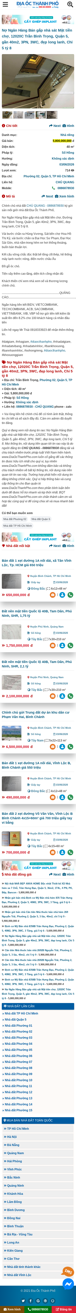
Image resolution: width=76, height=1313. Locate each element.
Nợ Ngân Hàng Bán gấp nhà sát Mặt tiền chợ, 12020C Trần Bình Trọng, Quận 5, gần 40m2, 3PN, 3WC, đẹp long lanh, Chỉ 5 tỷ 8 (38, 940)
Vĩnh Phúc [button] (14, 1169)
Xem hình (66, 196)
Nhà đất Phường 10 (18, 1080)
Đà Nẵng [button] (12, 1145)
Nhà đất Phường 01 (18, 1025)
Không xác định (63, 158)
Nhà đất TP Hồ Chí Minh (17, 525)
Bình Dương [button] (15, 1210)
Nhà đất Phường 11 (18, 1086)
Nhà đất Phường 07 (18, 1061)
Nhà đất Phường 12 (18, 1092)
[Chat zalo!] (68, 1275)
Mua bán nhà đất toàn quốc (30, 1120)
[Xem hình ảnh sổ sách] (53, 594)
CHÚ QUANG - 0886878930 (45, 205)
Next (57, 126)
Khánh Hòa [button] (14, 1193)
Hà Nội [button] (11, 1136)
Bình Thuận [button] (15, 1226)
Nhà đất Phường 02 (14, 519)
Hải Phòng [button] (14, 1161)
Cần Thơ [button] (12, 1258)
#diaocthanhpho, (41, 341)
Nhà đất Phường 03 (18, 1037)
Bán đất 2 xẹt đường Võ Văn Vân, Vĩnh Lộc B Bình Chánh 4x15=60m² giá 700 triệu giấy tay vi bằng (37, 818)
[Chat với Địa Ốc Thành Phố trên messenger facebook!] (68, 1287)
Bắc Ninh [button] (13, 1177)
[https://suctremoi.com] (52, 1301)
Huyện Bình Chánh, (41, 576)
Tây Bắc (36, 639)
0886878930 (65, 188)
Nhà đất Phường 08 (18, 1068)
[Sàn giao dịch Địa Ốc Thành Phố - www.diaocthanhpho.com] (37, 7)
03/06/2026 (66, 164)
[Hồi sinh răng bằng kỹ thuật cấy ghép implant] (38, 19)
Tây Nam (37, 740)
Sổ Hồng (68, 152)
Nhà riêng (67, 135)
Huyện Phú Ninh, (40, 626)
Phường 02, (32, 176)
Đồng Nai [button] (13, 1218)
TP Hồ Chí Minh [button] (17, 1128)
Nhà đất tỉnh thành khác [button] (23, 1266)
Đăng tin (65, 1309)
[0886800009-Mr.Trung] (63, 594)
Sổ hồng (35, 633)
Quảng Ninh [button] (15, 1185)
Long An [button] (12, 1242)
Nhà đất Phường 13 (18, 1098)
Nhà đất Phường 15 (18, 1110)
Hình (70, 126)
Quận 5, (46, 176)
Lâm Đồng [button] (14, 1201)
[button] (5, 4)
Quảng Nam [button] (15, 1153)
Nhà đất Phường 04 (18, 1043)
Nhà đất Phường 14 (18, 1104)
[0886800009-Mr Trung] (63, 852)
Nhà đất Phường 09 (18, 1074)
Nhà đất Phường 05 (18, 1049)
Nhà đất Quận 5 (41, 519)
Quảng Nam (57, 626)
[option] (7, 115)
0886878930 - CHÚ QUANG (35, 406)
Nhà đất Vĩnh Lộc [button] (18, 1275)
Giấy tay (35, 582)
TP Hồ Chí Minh (63, 176)
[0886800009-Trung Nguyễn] (63, 645)
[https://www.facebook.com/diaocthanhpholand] (30, 1301)
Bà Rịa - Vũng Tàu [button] (19, 1234)
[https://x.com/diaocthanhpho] (23, 1301)
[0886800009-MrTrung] (63, 746)
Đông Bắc (37, 588)
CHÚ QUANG (65, 182)
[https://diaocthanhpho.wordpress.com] (45, 1301)
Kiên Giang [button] (14, 1250)
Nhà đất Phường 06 (18, 1056)
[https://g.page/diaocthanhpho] (38, 1301)
